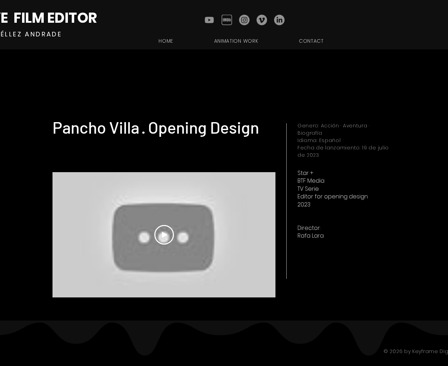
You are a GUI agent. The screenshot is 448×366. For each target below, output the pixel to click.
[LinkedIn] (279, 20)
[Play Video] (164, 235)
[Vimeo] (262, 20)
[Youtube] (209, 20)
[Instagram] (244, 20)
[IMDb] (227, 20)
